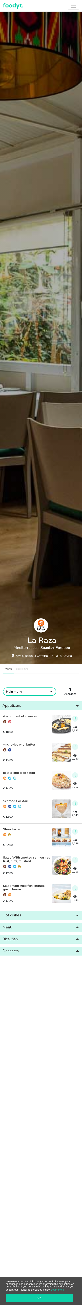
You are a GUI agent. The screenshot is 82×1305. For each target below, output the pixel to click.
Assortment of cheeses (20, 716)
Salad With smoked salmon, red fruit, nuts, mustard (26, 859)
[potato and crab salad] (61, 780)
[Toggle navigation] (73, 6)
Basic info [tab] (22, 669)
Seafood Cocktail (15, 801)
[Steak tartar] (61, 837)
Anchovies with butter (19, 745)
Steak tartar (11, 829)
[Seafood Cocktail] (61, 808)
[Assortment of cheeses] (61, 724)
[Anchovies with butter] (61, 752)
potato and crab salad (19, 773)
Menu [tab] (8, 669)
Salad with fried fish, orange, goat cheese (24, 887)
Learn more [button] (57, 1289)
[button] (41, 705)
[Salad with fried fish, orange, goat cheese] (61, 893)
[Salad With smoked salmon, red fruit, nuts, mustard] (61, 865)
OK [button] (39, 1297)
